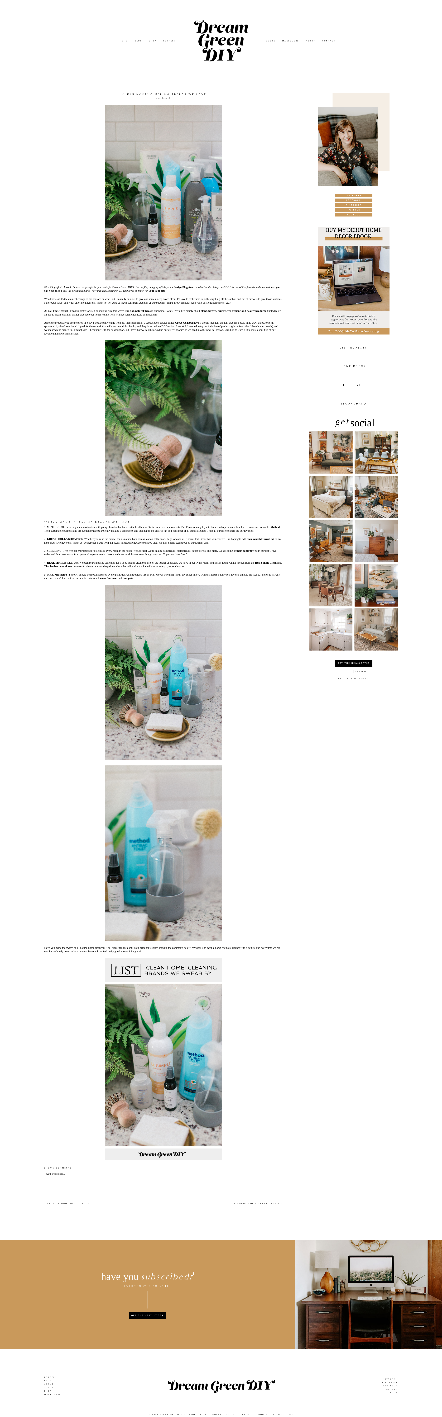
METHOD (53, 527)
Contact (329, 41)
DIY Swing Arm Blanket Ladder (255, 1204)
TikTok (392, 1393)
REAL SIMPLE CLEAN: (62, 562)
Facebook (390, 1386)
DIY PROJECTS (354, 347)
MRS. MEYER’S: (57, 574)
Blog (138, 41)
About (310, 41)
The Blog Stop (282, 1414)
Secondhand (353, 403)
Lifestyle (353, 385)
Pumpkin (128, 578)
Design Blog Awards (185, 287)
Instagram (390, 1379)
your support (156, 290)
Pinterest (390, 1382)
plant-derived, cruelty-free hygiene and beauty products (233, 310)
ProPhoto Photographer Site (212, 1414)
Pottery (169, 41)
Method (275, 527)
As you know (52, 310)
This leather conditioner (58, 566)
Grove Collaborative (187, 322)
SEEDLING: (54, 550)
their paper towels (246, 550)
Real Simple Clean (266, 562)
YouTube (391, 1389)
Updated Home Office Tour (68, 1204)
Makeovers (290, 41)
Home (124, 41)
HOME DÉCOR (354, 366)
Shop (152, 41)
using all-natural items (138, 310)
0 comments (58, 1168)
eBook (270, 41)
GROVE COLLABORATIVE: (65, 539)
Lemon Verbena (107, 578)
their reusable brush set (260, 539)
